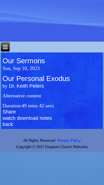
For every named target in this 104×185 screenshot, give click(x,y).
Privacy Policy (69, 140)
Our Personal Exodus (36, 78)
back (7, 124)
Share (9, 112)
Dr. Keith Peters (26, 86)
